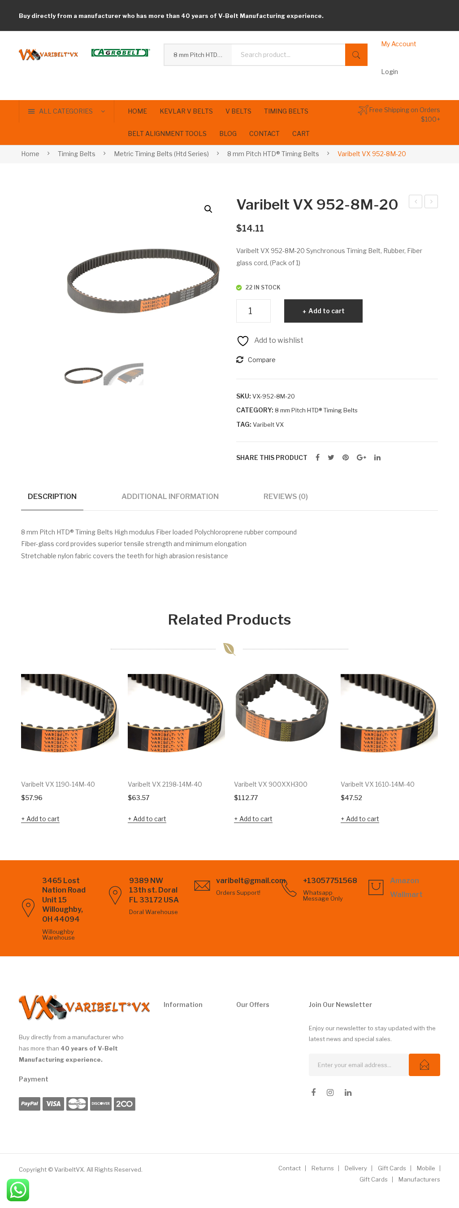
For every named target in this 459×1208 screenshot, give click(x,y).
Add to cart (326, 311)
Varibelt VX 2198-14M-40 (165, 784)
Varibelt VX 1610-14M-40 (378, 784)
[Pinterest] (345, 457)
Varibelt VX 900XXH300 (270, 784)
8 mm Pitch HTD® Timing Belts (273, 154)
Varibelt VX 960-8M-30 (432, 202)
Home (30, 154)
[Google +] (361, 457)
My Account (398, 44)
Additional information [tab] (170, 496)
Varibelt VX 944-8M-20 (416, 202)
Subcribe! (424, 1065)
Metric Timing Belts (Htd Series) (161, 154)
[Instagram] (330, 1092)
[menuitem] (137, 111)
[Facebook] (318, 457)
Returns (323, 1168)
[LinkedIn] (377, 457)
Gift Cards (392, 1168)
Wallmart (406, 894)
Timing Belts (76, 154)
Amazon (404, 880)
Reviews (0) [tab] (286, 496)
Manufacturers (419, 1179)
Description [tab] (52, 496)
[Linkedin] (348, 1092)
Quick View (99, 752)
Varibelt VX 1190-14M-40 (58, 784)
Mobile (426, 1168)
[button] (208, 209)
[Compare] (100, 720)
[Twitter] (331, 457)
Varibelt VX (268, 424)
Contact (289, 1168)
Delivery (356, 1168)
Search (356, 55)
